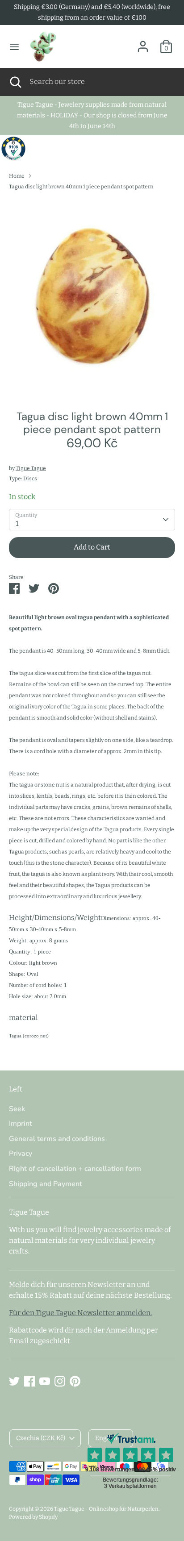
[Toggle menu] (14, 46)
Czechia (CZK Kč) (40, 1438)
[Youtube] (44, 1381)
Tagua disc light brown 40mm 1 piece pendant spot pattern (81, 186)
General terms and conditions (57, 1139)
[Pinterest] (75, 1381)
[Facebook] (29, 1381)
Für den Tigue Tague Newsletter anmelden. (80, 1312)
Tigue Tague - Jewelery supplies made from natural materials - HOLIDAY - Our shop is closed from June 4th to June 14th (92, 115)
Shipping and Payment (45, 1184)
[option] (92, 297)
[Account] (143, 42)
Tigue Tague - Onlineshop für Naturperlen (106, 1509)
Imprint (20, 1124)
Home (17, 176)
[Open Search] (15, 81)
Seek (17, 1109)
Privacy (20, 1153)
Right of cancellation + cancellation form (75, 1169)
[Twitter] (14, 1381)
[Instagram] (59, 1381)
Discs (30, 478)
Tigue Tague (31, 468)
